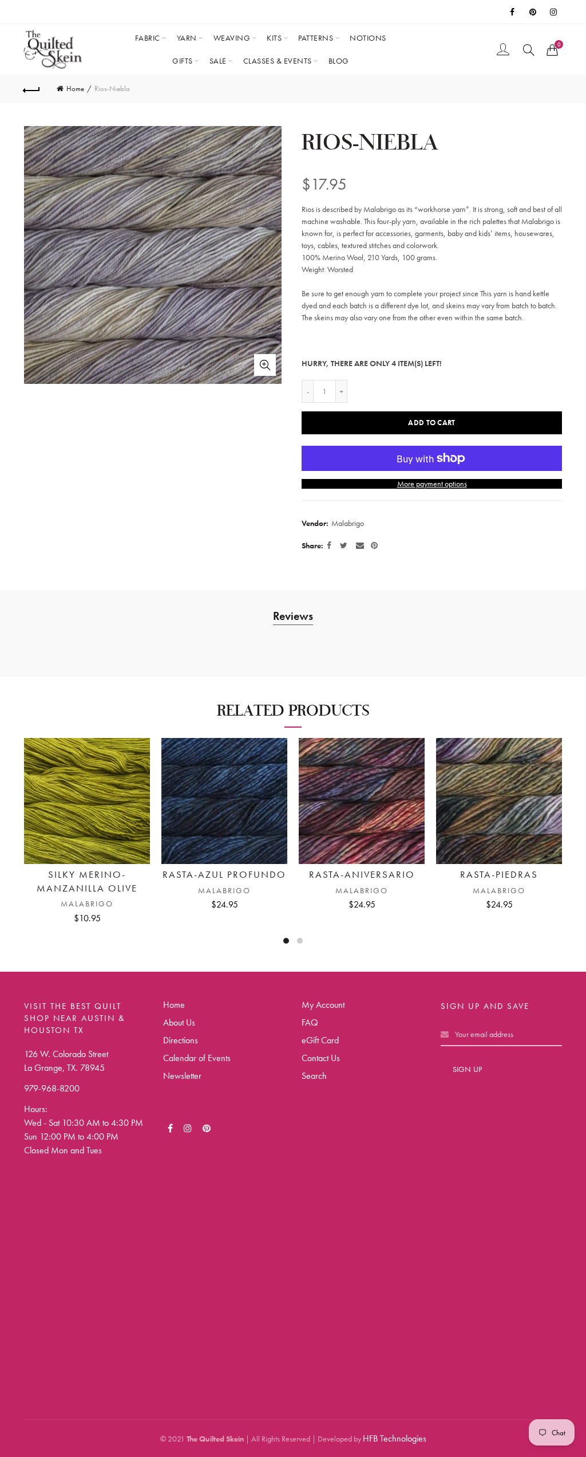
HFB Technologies (394, 1438)
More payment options (432, 484)
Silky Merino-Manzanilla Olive (87, 881)
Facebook (512, 12)
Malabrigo (347, 523)
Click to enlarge (265, 365)
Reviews (293, 615)
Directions (180, 1040)
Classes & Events (277, 61)
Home (75, 88)
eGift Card (320, 1040)
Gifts (182, 61)
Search (314, 1076)
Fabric (147, 38)
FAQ (310, 1022)
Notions (368, 38)
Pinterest (533, 12)
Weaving (232, 38)
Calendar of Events (197, 1058)
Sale (218, 61)
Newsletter (182, 1076)
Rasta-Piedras (499, 874)
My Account (323, 1005)
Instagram (554, 12)
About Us (179, 1022)
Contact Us (321, 1058)
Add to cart (431, 422)
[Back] (32, 88)
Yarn (187, 38)
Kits (274, 38)
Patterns (315, 38)
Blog (338, 61)
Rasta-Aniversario (362, 874)
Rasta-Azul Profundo (224, 874)
